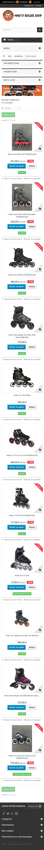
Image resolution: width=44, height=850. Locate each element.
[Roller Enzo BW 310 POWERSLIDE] (22, 137)
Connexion (38, 5)
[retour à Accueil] (4, 56)
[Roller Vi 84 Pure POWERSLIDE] (22, 498)
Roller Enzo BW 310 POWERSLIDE (22, 154)
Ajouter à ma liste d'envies (13, 178)
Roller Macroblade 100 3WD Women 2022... (22, 696)
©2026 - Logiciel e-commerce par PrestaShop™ (16, 844)
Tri (2, 108)
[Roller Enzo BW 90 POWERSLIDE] (22, 257)
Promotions (10, 71)
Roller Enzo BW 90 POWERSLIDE (22, 275)
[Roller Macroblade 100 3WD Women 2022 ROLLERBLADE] (22, 678)
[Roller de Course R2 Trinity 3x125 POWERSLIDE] (22, 738)
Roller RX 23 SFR (22, 576)
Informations (11, 63)
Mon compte (7, 830)
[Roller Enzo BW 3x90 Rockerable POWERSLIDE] (22, 197)
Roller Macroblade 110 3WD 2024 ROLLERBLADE (22, 336)
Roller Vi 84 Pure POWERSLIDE (22, 515)
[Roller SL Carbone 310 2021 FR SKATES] (22, 618)
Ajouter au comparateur (33, 178)
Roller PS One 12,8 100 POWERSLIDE (22, 455)
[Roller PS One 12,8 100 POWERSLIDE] (22, 438)
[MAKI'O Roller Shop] (22, 15)
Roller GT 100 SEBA (22, 395)
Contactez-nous (29, 5)
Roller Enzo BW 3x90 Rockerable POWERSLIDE (22, 215)
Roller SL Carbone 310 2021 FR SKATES (22, 636)
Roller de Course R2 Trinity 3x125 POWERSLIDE (22, 757)
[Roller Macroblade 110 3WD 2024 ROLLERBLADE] (22, 317)
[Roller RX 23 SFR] (22, 558)
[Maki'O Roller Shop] (22, 2)
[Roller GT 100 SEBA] (22, 378)
